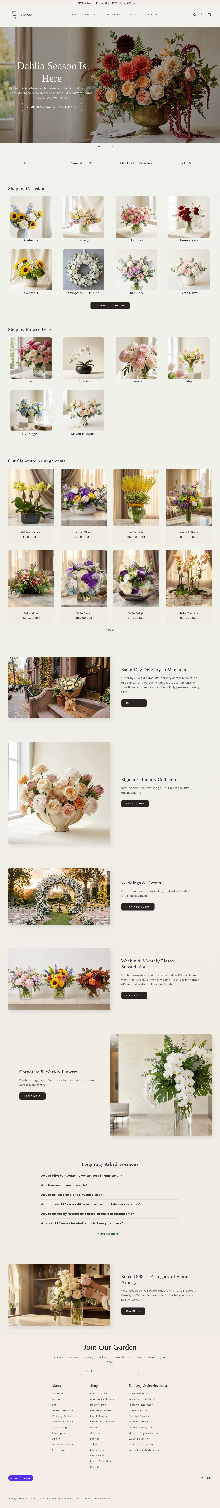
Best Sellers (97, 1455)
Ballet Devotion (189, 613)
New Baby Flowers (100, 1410)
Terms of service (101, 1498)
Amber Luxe (136, 532)
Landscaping (59, 1427)
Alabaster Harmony (31, 532)
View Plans (134, 995)
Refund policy (83, 1498)
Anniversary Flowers (102, 1399)
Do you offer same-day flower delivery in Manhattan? (81, 1176)
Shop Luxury (135, 803)
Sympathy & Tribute (102, 1421)
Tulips (93, 1444)
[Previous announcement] (9, 3)
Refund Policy (60, 1450)
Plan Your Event (138, 907)
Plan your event (110, 104)
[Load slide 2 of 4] (103, 146)
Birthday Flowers (100, 1393)
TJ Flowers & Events (26, 1498)
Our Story (133, 1311)
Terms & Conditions (64, 1444)
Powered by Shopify (46, 1498)
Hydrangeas (97, 1450)
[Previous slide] (90, 146)
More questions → (110, 1234)
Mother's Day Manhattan (144, 1433)
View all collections (110, 305)
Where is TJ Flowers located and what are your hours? (82, 1223)
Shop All (95, 1467)
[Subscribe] (135, 1371)
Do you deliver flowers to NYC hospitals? (71, 1195)
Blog (54, 1404)
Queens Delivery (139, 1421)
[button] (73, 15)
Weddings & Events (63, 1416)
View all (110, 629)
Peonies (95, 1438)
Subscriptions (60, 1433)
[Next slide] (121, 146)
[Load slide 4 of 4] (113, 146)
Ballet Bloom (83, 613)
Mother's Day (98, 1404)
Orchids (95, 1433)
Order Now (134, 703)
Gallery (56, 1438)
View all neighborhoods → (144, 1450)
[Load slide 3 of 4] (108, 146)
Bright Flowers (98, 1416)
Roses (93, 1427)
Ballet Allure (31, 613)
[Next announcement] (210, 3)
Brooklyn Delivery (139, 1416)
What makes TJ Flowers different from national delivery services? (91, 1204)
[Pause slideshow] (129, 146)
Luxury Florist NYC (139, 1438)
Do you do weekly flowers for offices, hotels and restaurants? (87, 1214)
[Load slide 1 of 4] (98, 146)
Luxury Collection (100, 1461)
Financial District (139, 1410)
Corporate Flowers (63, 1421)
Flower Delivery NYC (141, 1393)
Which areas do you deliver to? (64, 1185)
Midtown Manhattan (141, 1404)
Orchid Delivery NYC (141, 1427)
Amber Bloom (84, 532)
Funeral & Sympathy (141, 1444)
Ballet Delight (136, 613)
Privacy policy (66, 1498)
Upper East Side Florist (142, 1399)
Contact (57, 1399)
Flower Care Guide (63, 1410)
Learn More (32, 1096)
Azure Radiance (189, 532)
